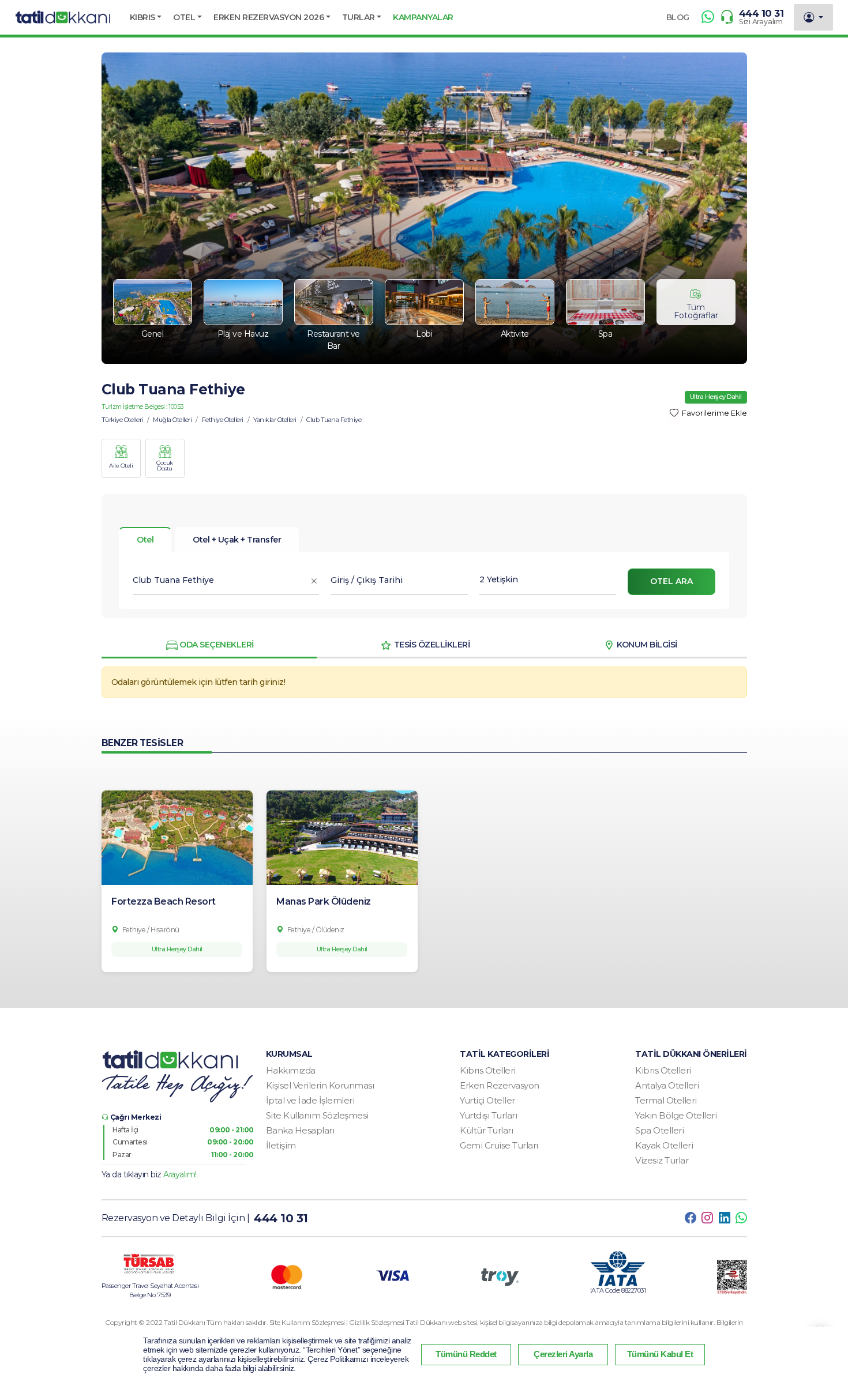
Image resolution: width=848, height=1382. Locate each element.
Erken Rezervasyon (499, 1085)
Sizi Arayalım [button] (761, 21)
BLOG (677, 17)
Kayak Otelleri (664, 1145)
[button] (146, 17)
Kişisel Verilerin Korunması (320, 1085)
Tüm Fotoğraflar (696, 311)
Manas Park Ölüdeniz (323, 901)
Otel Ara (671, 581)
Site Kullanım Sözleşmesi (317, 1115)
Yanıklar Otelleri (275, 420)
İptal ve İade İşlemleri (310, 1100)
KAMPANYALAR (423, 17)
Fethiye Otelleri (222, 420)
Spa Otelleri (659, 1130)
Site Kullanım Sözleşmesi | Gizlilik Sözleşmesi (337, 1322)
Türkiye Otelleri (122, 420)
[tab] (237, 539)
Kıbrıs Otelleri (488, 1070)
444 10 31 (761, 13)
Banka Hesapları (300, 1130)
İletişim (281, 1145)
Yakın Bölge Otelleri (675, 1115)
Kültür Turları (486, 1130)
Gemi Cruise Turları (499, 1145)
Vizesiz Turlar (661, 1160)
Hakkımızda (291, 1070)
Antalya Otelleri (667, 1085)
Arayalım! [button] (180, 1174)
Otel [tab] (145, 539)
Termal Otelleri (666, 1100)
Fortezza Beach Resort (163, 901)
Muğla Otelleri (172, 420)
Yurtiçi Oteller (487, 1100)
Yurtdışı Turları (488, 1115)
